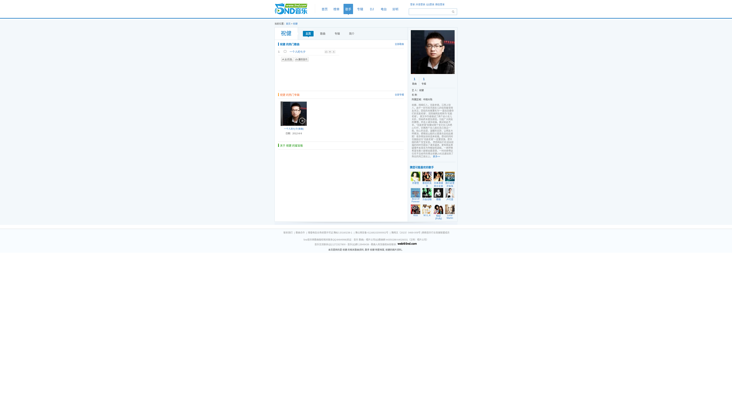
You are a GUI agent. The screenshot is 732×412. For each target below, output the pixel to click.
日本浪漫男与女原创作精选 (438, 186)
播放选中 (302, 59)
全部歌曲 (399, 44)
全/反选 (287, 59)
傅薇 (438, 199)
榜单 (336, 9)
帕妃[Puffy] (438, 217)
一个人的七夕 (298, 51)
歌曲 (322, 33)
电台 (384, 9)
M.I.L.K (427, 215)
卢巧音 (449, 199)
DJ (372, 9)
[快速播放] (302, 121)
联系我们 (288, 232)
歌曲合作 (300, 232)
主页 (308, 33)
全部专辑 (399, 94)
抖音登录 (420, 4)
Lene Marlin (450, 216)
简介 (351, 33)
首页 (293, 9)
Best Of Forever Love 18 (415, 202)
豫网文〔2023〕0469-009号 (406, 232)
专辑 (360, 9)
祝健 (295, 24)
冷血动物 (427, 199)
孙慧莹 (415, 183)
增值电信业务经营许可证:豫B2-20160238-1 (330, 232)
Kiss (415, 215)
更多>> (436, 156)
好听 (395, 9)
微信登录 (440, 4)
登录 (412, 4)
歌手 (348, 9)
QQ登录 (430, 4)
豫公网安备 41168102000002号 (371, 232)
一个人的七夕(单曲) (294, 129)
